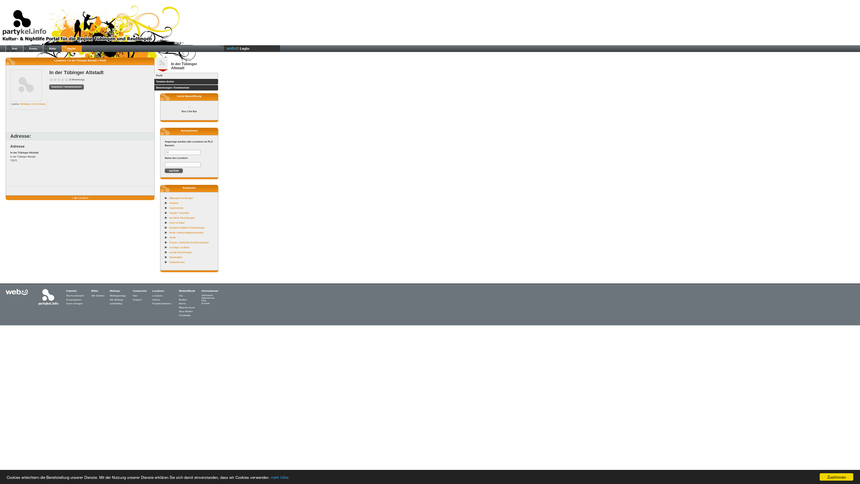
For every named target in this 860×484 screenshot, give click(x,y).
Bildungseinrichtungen (181, 198)
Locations (157, 295)
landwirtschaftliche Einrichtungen (187, 227)
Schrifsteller (185, 315)
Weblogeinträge (118, 295)
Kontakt (206, 303)
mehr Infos (280, 477)
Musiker (183, 299)
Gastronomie (176, 208)
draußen (173, 203)
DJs (181, 295)
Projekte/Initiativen (161, 303)
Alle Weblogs (116, 299)
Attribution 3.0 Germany (33, 104)
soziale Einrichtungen (180, 252)
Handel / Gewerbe (179, 213)
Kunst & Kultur (177, 222)
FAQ (204, 300)
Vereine (156, 299)
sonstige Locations (179, 247)
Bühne (182, 303)
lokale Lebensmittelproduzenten (186, 232)
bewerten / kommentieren (67, 86)
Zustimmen (836, 477)
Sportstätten (176, 257)
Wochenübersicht (75, 295)
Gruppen (137, 299)
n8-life (172, 237)
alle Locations (81, 198)
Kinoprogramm (73, 299)
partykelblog (116, 303)
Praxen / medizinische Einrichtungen (189, 242)
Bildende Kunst (187, 307)
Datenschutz (208, 298)
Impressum (207, 295)
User (135, 295)
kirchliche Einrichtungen (182, 217)
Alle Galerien (98, 295)
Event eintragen (74, 303)
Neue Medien (186, 311)
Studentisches (177, 262)
